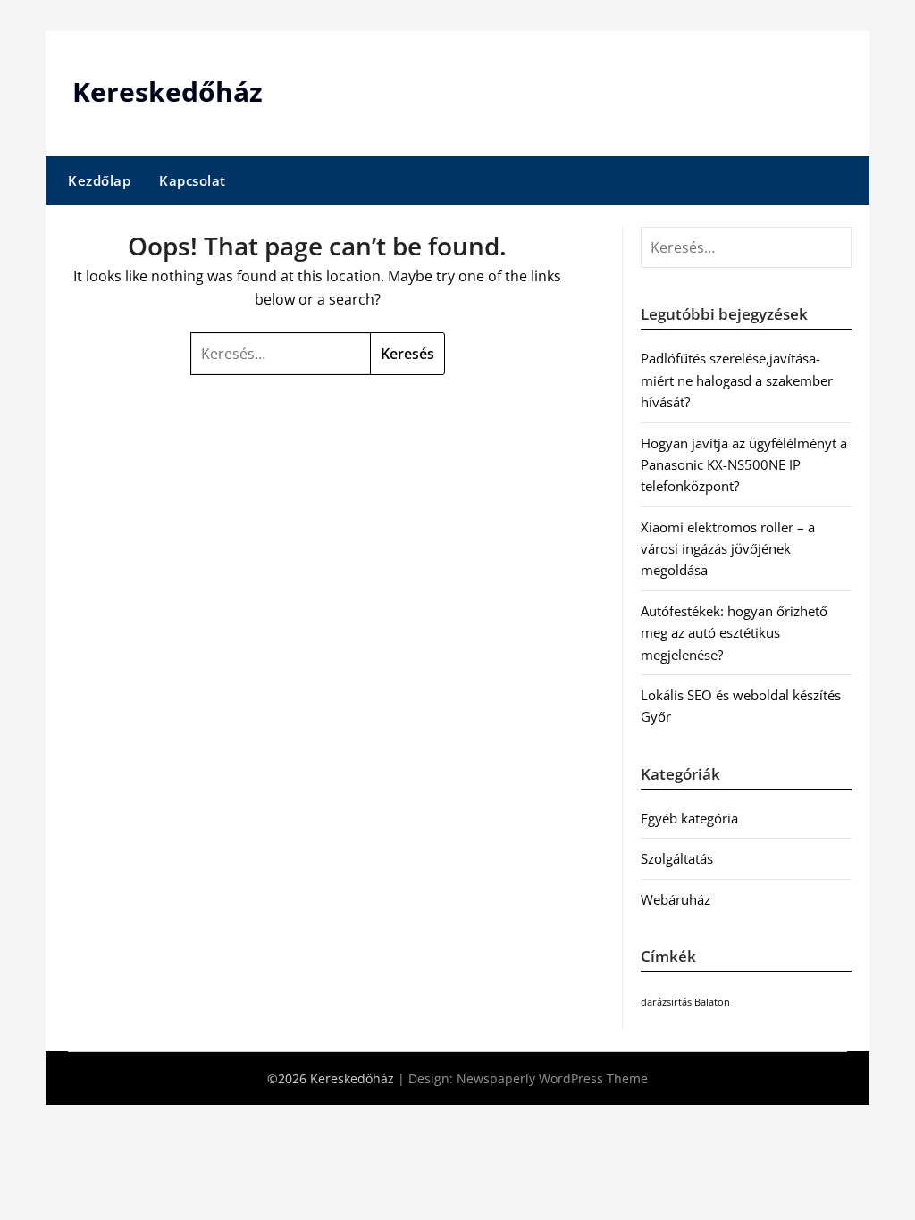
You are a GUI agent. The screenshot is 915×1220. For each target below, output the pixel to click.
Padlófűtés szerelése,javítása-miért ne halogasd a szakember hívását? (737, 380)
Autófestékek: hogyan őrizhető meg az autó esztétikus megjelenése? (734, 633)
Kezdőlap (99, 180)
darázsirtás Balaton (685, 1002)
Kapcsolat (192, 180)
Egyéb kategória (689, 818)
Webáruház (675, 899)
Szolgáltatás (677, 858)
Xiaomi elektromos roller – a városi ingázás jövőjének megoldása (728, 549)
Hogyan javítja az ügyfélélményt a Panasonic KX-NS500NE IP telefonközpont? (744, 465)
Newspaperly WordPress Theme (552, 1078)
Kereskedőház (167, 91)
